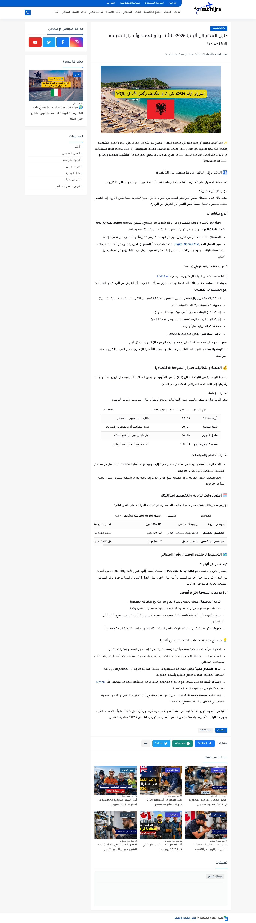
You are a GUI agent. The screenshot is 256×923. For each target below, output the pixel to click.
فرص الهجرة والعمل (185, 918)
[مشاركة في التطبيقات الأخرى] (145, 743)
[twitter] (49, 42)
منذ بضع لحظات (217, 796)
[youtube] (35, 42)
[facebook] (62, 42)
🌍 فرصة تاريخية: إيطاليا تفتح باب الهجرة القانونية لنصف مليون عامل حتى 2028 (57, 113)
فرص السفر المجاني (73, 12)
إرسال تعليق (215, 876)
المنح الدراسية (152, 12)
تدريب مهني (96, 12)
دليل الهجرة (113, 12)
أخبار (56, 12)
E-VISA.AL (163, 276)
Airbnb (100, 682)
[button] (205, 743)
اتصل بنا (111, 3)
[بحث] (28, 12)
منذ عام (76, 103)
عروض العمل (172, 12)
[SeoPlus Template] (226, 918)
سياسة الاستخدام (154, 3)
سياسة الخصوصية (130, 3)
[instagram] (76, 42)
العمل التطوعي (132, 12)
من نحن (172, 3)
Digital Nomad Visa (187, 244)
